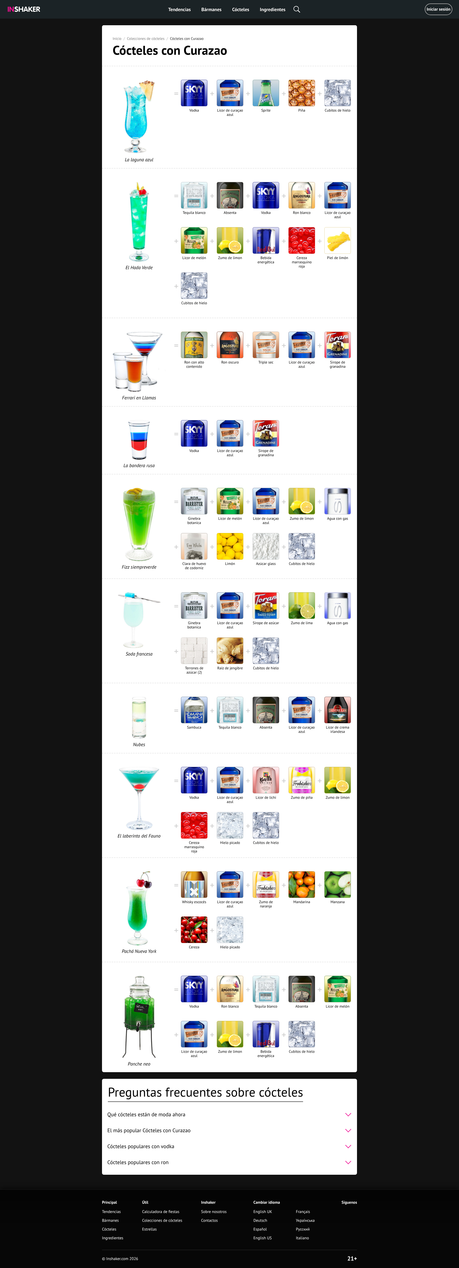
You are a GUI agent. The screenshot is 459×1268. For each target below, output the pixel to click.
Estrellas (149, 1229)
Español (260, 1229)
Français (303, 1211)
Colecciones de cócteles (145, 38)
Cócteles (240, 9)
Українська (305, 1220)
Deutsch (260, 1220)
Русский (303, 1229)
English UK (262, 1211)
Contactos (209, 1220)
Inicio (117, 38)
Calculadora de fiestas (160, 1211)
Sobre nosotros (214, 1211)
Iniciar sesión (438, 9)
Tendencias (179, 9)
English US (262, 1238)
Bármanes (211, 9)
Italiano (302, 1238)
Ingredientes (272, 9)
